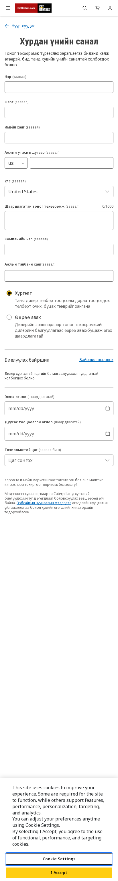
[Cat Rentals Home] (33, 8)
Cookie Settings (59, 858)
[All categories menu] (8, 8)
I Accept (58, 872)
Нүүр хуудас (23, 25)
